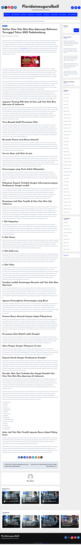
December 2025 (67, 121)
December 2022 (67, 208)
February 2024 (67, 195)
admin (7, 36)
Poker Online (54, 14)
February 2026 (67, 114)
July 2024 (66, 178)
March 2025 (66, 151)
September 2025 (68, 131)
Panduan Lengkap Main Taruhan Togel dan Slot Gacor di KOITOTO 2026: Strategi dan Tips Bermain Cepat (11, 497)
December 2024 (67, 161)
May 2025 (66, 144)
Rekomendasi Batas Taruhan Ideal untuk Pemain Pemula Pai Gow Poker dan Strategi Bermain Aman (69, 522)
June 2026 (66, 101)
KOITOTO (7, 14)
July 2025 (66, 138)
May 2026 (66, 104)
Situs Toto (66, 255)
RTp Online (46, 14)
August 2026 (67, 94)
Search (66, 26)
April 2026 (66, 107)
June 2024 (66, 181)
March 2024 (66, 192)
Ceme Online (63, 14)
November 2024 (67, 165)
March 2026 (66, 111)
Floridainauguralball (40, 7)
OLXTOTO (45, 543)
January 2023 (67, 205)
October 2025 (67, 128)
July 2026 (66, 97)
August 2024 (67, 175)
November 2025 (67, 124)
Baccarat (23, 14)
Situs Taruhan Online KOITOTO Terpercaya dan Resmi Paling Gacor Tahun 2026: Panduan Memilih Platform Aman (50, 497)
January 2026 (67, 118)
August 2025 (67, 134)
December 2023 (67, 202)
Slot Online (39, 14)
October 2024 (67, 168)
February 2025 (67, 155)
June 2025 (66, 141)
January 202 (67, 212)
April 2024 (66, 188)
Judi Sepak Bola (15, 14)
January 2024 (67, 198)
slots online (24, 48)
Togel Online (31, 14)
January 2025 (67, 158)
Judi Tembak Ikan (72, 14)
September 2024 (68, 171)
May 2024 (66, 185)
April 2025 (66, 148)
